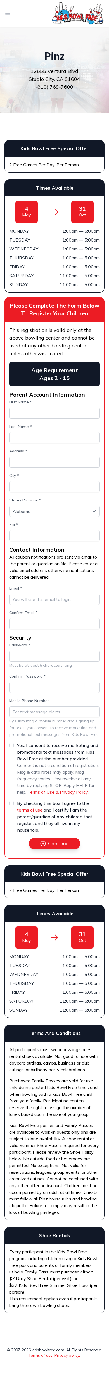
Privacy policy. (67, 1355)
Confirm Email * (23, 612)
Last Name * (20, 426)
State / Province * (25, 500)
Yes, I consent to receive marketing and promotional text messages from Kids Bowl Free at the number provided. (57, 751)
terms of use (29, 810)
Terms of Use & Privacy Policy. (58, 792)
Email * (15, 588)
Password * (19, 644)
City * (14, 475)
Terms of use (41, 1355)
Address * (18, 451)
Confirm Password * (27, 676)
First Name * (20, 402)
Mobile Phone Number (29, 700)
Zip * (13, 524)
